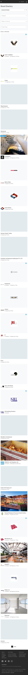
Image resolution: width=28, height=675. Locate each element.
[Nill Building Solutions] (14, 400)
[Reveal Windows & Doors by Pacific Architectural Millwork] (14, 501)
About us (3, 654)
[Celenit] (14, 298)
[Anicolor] (14, 629)
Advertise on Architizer (12, 656)
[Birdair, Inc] (14, 578)
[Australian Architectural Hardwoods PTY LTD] (14, 247)
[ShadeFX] (14, 553)
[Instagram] (12, 661)
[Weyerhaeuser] (14, 94)
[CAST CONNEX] (14, 43)
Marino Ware (8, 182)
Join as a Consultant (12, 655)
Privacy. (24, 669)
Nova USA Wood (9, 385)
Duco (2, 360)
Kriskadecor (7, 156)
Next (15, 646)
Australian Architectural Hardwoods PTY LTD (11, 258)
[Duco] (14, 349)
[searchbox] (1, 15)
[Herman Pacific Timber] (14, 222)
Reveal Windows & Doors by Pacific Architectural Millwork (16, 513)
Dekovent (7, 615)
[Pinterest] (9, 661)
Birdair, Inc (7, 590)
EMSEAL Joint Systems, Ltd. (11, 462)
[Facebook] (2, 661)
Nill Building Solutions (10, 411)
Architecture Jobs (22, 654)
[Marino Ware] (14, 170)
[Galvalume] (14, 120)
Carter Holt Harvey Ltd (6, 488)
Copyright (12, 672)
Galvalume (3, 131)
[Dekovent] (14, 604)
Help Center (4, 657)
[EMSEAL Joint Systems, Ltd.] (14, 450)
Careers (3, 656)
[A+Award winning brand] (26, 34)
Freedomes (7, 283)
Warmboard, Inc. (8, 538)
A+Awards (4, 655)
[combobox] (14, 15)
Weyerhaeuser (4, 106)
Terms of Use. (4, 671)
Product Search (22, 655)
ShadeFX (7, 564)
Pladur (6, 80)
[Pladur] (14, 69)
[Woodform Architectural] (14, 425)
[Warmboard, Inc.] (14, 527)
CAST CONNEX (9, 55)
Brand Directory (22, 656)
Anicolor (3, 641)
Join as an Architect (12, 654)
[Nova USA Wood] (14, 374)
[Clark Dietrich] (14, 196)
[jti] (14, 323)
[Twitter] (5, 661)
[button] (25, 10)
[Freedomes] (14, 272)
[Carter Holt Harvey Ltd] (14, 476)
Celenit (6, 309)
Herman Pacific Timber (6, 233)
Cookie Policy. (10, 671)
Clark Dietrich (8, 207)
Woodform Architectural (6, 437)
